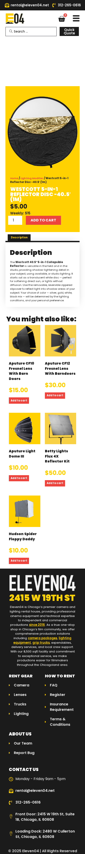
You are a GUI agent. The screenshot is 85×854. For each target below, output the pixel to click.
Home (14, 178)
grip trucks (41, 642)
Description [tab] (19, 237)
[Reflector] (42, 132)
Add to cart (43, 220)
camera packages (42, 638)
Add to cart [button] (19, 400)
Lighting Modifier (32, 178)
